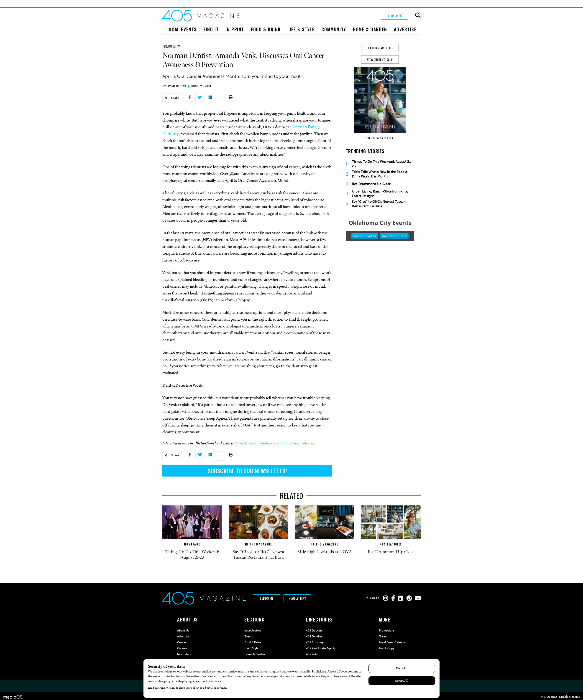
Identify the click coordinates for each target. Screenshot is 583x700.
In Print (234, 29)
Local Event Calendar (392, 642)
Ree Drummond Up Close (371, 184)
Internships (184, 654)
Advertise (405, 29)
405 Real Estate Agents (320, 648)
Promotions (386, 630)
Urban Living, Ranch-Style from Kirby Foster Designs (380, 193)
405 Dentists (314, 636)
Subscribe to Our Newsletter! (247, 470)
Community (334, 29)
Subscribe (394, 15)
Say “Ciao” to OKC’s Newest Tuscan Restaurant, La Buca (379, 204)
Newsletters (297, 598)
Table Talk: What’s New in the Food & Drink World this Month (379, 174)
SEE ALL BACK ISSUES (380, 138)
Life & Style (301, 29)
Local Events (181, 29)
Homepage (192, 544)
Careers (182, 648)
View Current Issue (380, 59)
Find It (211, 29)
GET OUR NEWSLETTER (380, 48)
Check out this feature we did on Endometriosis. (276, 443)
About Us (183, 630)
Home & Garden (370, 29)
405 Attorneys (315, 642)
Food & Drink (266, 29)
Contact (182, 642)
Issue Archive (252, 630)
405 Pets (311, 654)
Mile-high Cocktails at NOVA (324, 552)
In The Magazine (258, 544)
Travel (382, 636)
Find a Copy (386, 648)
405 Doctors (314, 630)
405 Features (391, 544)
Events (248, 636)
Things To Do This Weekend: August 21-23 (382, 164)
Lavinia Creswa (176, 86)
